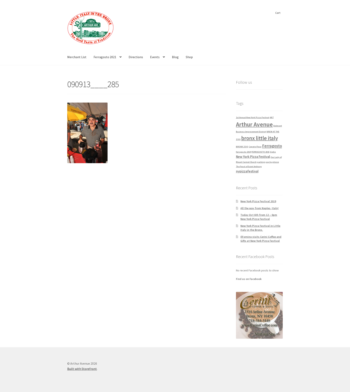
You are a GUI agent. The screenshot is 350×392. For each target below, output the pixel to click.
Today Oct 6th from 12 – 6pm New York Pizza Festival (258, 217)
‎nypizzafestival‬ (247, 171)
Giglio (273, 152)
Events (155, 57)
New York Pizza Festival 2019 (258, 201)
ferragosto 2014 (243, 152)
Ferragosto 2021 (105, 57)
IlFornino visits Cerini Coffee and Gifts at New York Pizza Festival (260, 239)
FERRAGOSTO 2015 (260, 152)
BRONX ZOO (242, 146)
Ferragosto (272, 146)
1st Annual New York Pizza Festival (252, 117)
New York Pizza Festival (253, 156)
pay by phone (272, 162)
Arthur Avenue (254, 124)
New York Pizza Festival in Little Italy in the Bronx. (260, 228)
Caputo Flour (255, 146)
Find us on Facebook (248, 279)
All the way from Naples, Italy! (259, 208)
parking (261, 162)
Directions (136, 57)
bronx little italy (259, 138)
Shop (189, 57)
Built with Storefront (82, 369)
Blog (175, 57)
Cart (277, 13)
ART (272, 117)
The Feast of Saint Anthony (249, 166)
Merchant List (76, 57)
